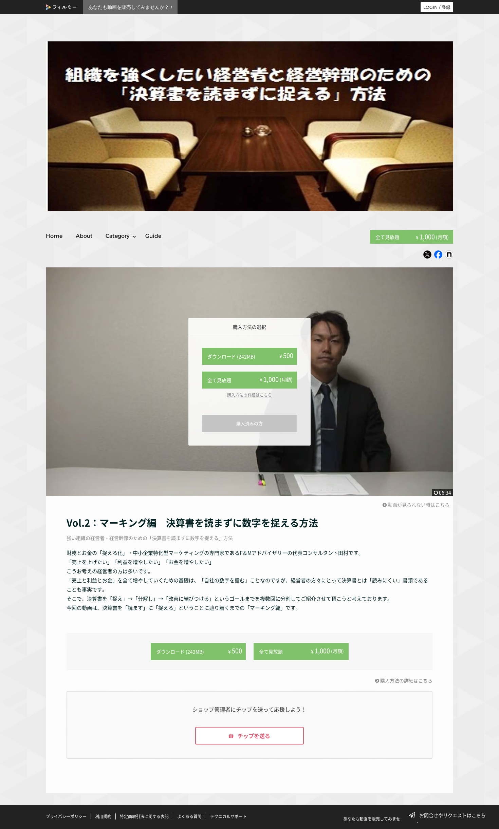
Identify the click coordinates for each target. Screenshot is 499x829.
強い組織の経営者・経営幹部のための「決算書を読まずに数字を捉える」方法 (150, 537)
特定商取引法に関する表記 (144, 816)
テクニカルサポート (228, 816)
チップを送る (253, 736)
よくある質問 (189, 816)
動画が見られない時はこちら (418, 504)
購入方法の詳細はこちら (249, 395)
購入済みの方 (249, 423)
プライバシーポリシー (66, 816)
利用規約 (103, 816)
